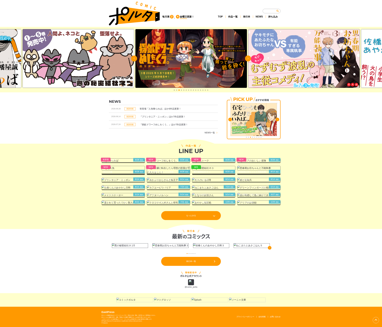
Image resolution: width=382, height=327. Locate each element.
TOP (220, 16)
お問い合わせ (275, 317)
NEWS (259, 16)
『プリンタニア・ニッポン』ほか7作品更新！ (163, 116)
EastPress (107, 312)
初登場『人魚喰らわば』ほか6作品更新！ (160, 108)
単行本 (246, 16)
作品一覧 (233, 16)
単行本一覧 (191, 261)
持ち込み (273, 16)
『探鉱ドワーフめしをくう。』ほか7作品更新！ (164, 124)
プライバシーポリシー (245, 317)
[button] (174, 90)
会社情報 (262, 317)
